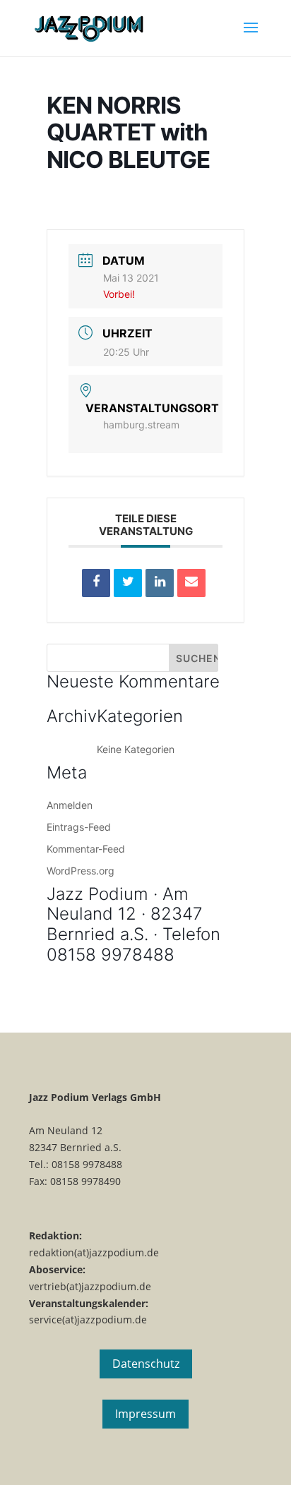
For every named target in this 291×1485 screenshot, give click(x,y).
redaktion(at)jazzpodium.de (94, 1252)
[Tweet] (128, 583)
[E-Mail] (191, 583)
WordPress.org (80, 871)
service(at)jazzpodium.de (88, 1319)
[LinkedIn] (160, 583)
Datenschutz (145, 1363)
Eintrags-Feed (79, 827)
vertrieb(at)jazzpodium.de (90, 1286)
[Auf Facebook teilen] (96, 583)
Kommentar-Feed (86, 849)
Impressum (145, 1413)
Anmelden (70, 805)
